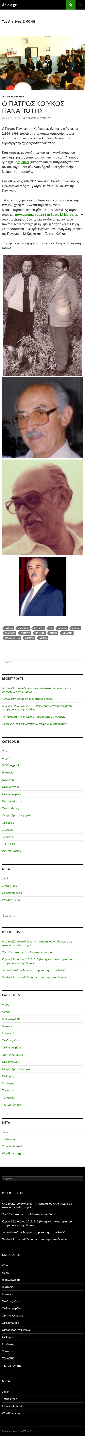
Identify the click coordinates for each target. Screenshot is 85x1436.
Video (5, 751)
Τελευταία (8, 836)
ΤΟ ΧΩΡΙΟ (8, 844)
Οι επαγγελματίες (12, 801)
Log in (5, 878)
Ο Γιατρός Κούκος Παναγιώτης (33, 107)
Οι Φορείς (8, 822)
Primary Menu (80, 5)
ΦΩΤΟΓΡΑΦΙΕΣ (12, 851)
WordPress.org (11, 900)
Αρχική (6, 758)
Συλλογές (8, 829)
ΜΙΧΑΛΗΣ (67, 633)
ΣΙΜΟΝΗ (29, 637)
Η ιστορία (7, 772)
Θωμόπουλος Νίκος (38, 118)
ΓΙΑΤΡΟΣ (25, 633)
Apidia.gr (9, 5)
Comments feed (12, 892)
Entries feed (9, 885)
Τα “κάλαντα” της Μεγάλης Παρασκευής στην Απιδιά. (34, 716)
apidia (9, 628)
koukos (39, 628)
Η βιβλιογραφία (11, 765)
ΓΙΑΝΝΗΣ (10, 633)
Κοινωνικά (8, 779)
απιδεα (62, 628)
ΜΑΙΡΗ (53, 633)
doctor (23, 628)
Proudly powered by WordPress (19, 1431)
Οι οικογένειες (10, 808)
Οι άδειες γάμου (11, 786)
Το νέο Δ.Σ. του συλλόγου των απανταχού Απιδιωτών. (34, 723)
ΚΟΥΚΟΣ (39, 633)
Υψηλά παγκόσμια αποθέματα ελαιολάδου (27, 698)
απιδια (76, 628)
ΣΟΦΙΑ (43, 637)
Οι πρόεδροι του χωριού (16, 815)
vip (51, 628)
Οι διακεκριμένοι (13, 96)
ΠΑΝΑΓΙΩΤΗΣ (12, 637)
